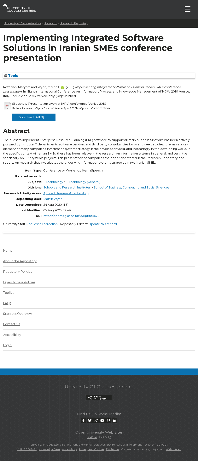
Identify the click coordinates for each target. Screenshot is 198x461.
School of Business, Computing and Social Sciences (131, 187)
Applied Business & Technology (66, 193)
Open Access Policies (19, 282)
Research (50, 23)
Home (8, 250)
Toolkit (8, 293)
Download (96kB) (31, 117)
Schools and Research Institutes (66, 187)
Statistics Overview (17, 314)
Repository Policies (17, 271)
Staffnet (92, 437)
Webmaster (173, 449)
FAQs (7, 303)
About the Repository (20, 261)
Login (7, 345)
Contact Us (11, 324)
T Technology (53, 182)
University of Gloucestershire (22, 23)
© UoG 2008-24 (27, 449)
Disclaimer (112, 449)
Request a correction (42, 224)
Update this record (103, 224)
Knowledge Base (49, 449)
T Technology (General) (83, 182)
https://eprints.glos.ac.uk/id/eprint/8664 (71, 216)
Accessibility (12, 335)
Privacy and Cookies (91, 449)
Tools (12, 76)
